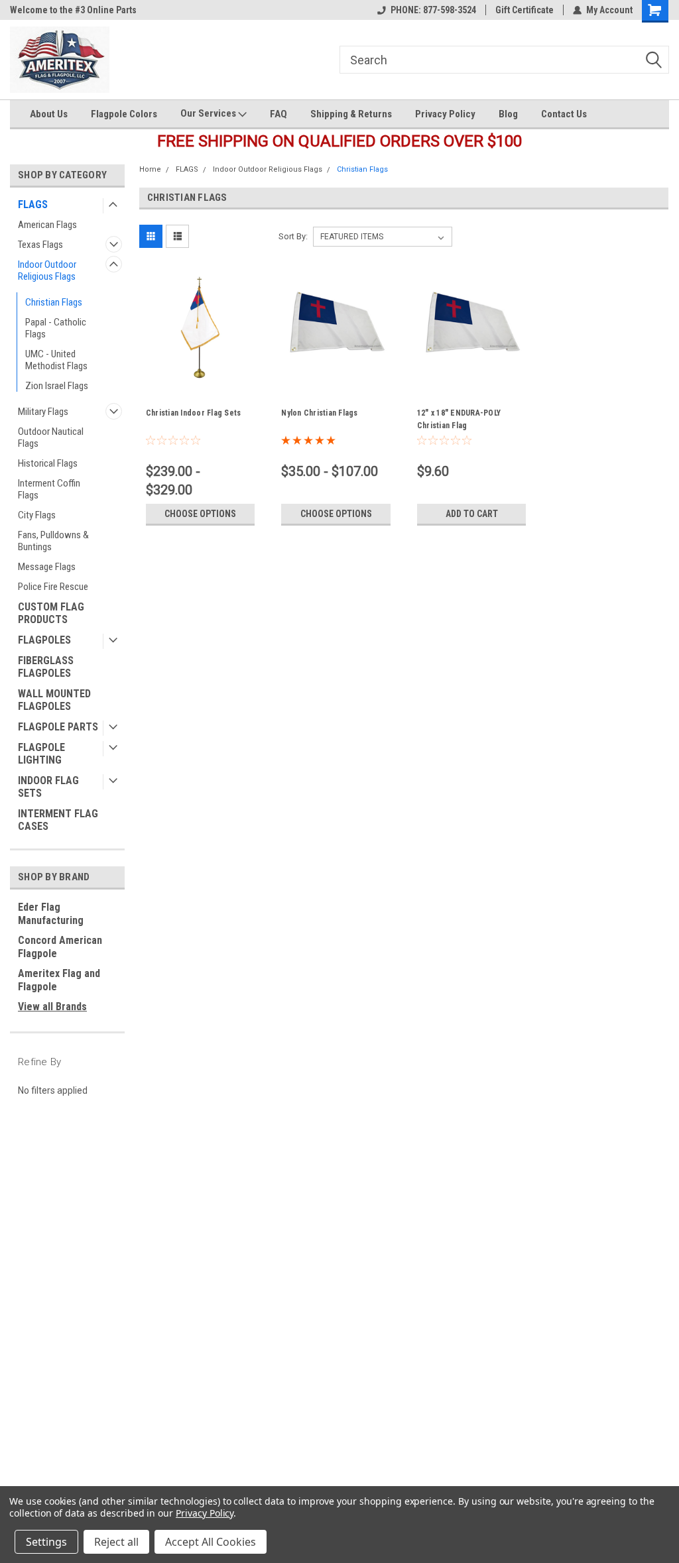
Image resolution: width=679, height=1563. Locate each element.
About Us (49, 114)
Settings (46, 1541)
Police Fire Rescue (53, 587)
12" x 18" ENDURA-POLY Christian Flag (459, 419)
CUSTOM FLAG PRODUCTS (51, 613)
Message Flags (47, 567)
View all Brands (52, 1006)
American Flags (47, 225)
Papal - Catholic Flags (55, 328)
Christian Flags (53, 302)
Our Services (209, 113)
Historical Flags (48, 463)
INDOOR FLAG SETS (48, 786)
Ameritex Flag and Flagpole (59, 980)
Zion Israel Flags (56, 386)
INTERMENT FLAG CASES (58, 820)
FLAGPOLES (44, 640)
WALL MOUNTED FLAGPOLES (54, 700)
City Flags (37, 515)
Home (150, 169)
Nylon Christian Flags (319, 413)
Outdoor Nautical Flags (51, 437)
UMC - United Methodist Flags (56, 360)
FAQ (278, 114)
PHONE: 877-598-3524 (433, 10)
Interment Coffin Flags (49, 489)
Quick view (200, 378)
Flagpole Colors (124, 114)
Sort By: (293, 236)
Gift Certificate (524, 10)
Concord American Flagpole (60, 947)
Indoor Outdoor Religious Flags (47, 270)
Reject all (116, 1541)
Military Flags (43, 412)
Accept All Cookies (210, 1541)
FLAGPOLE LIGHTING (41, 753)
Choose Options (200, 513)
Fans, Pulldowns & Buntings (53, 541)
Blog (508, 114)
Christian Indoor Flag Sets (193, 413)
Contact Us (564, 114)
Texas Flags (40, 245)
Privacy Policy (445, 114)
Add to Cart (472, 513)
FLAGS (33, 204)
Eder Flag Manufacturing (51, 914)
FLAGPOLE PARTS (58, 727)
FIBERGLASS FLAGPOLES (46, 666)
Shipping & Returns (351, 114)
